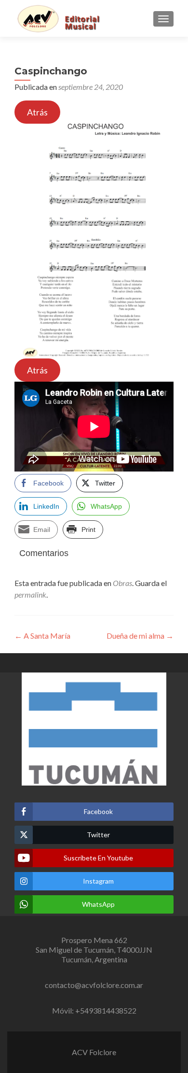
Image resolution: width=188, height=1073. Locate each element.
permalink (30, 594)
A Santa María (42, 635)
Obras (122, 582)
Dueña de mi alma (140, 635)
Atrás (37, 112)
